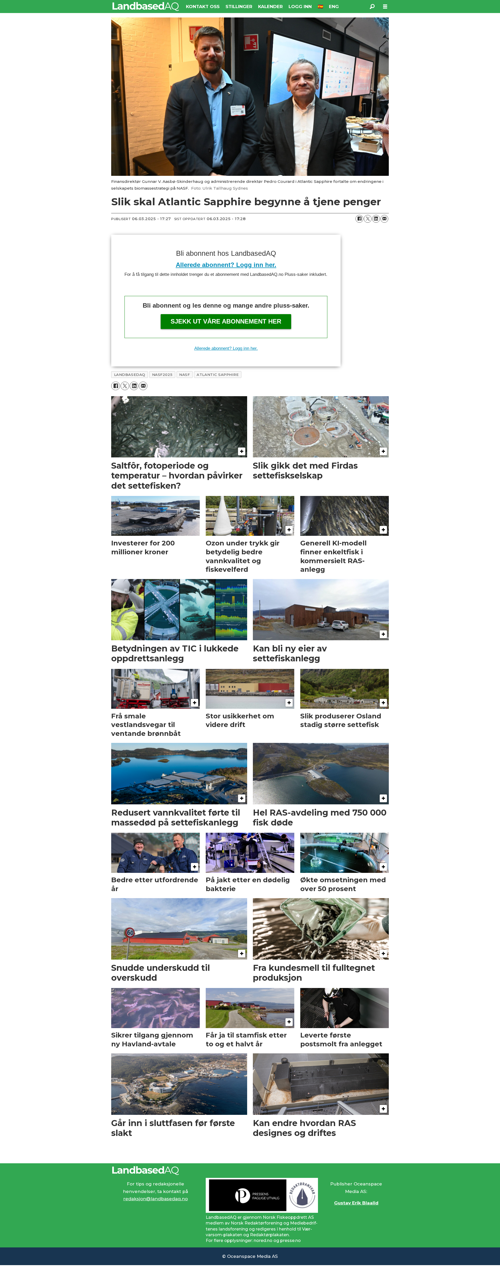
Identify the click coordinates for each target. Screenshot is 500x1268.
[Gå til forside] (146, 6)
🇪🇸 (320, 6)
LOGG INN (300, 6)
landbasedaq (129, 374)
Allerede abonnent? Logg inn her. (226, 264)
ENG (334, 6)
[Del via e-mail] (384, 219)
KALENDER (270, 6)
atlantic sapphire (218, 374)
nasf (184, 374)
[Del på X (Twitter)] (368, 219)
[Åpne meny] (385, 7)
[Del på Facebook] (359, 219)
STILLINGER (239, 6)
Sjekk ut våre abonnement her (226, 321)
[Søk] (372, 6)
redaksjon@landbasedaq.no (155, 1198)
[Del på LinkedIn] (376, 219)
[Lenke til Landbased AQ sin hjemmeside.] (250, 1170)
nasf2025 (162, 374)
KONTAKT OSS (203, 6)
